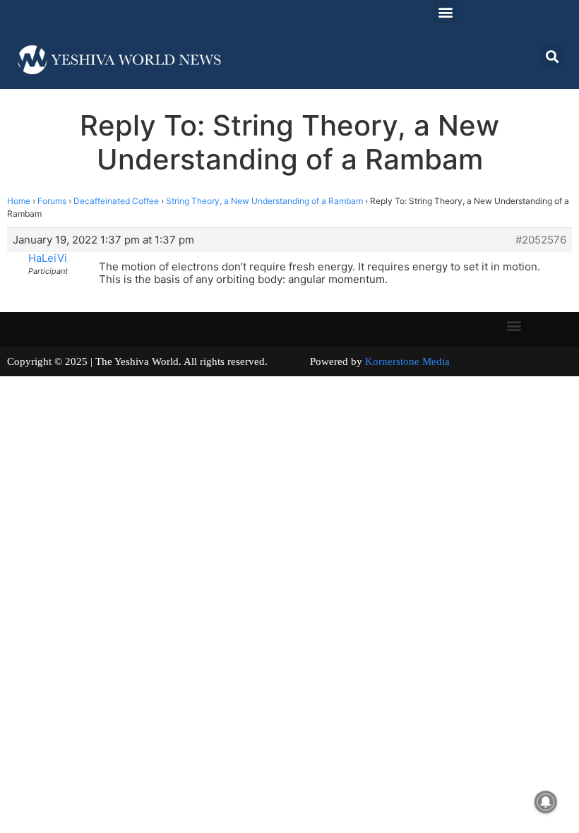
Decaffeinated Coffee (116, 201)
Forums (51, 201)
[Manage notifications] (546, 802)
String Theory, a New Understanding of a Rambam (264, 201)
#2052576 (540, 240)
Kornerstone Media (407, 361)
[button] (445, 11)
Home (18, 201)
